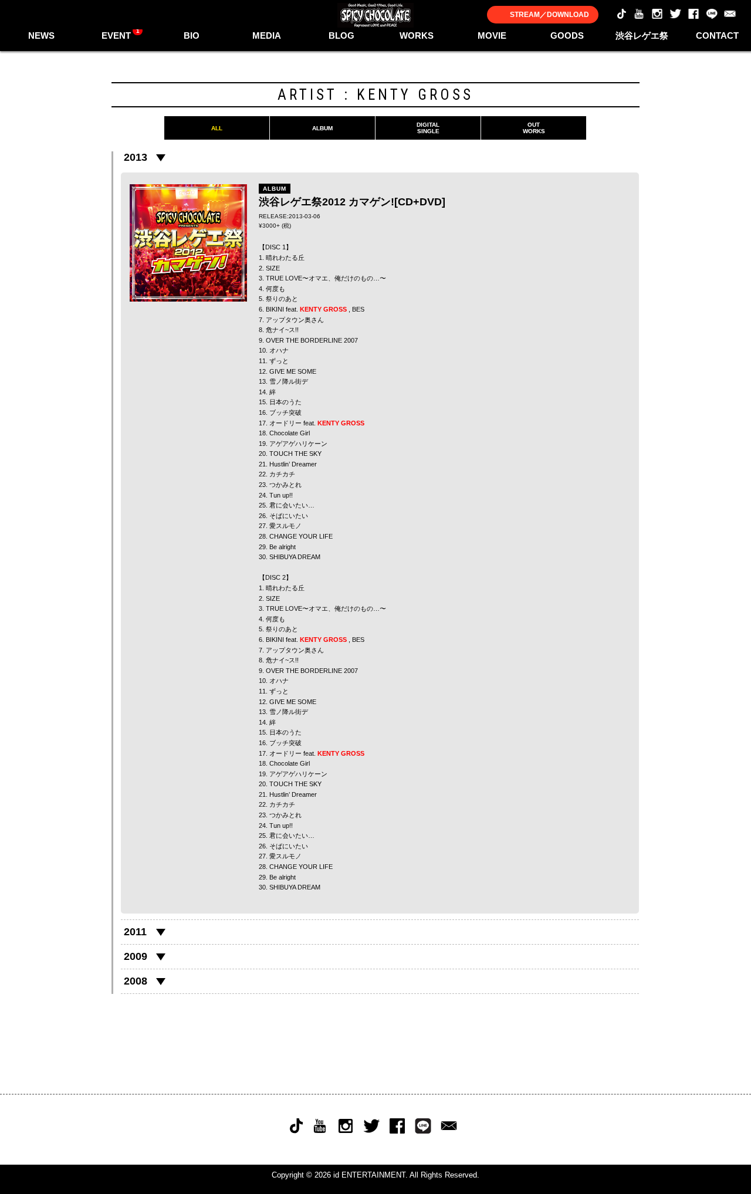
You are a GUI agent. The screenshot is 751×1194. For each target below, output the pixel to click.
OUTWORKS (534, 127)
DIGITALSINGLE (428, 127)
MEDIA (266, 35)
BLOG (341, 35)
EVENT (121, 34)
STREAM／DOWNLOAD (549, 15)
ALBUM (322, 128)
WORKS (417, 35)
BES (358, 309)
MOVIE (492, 35)
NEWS (41, 35)
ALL (216, 128)
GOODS (567, 35)
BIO (191, 35)
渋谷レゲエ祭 (641, 35)
